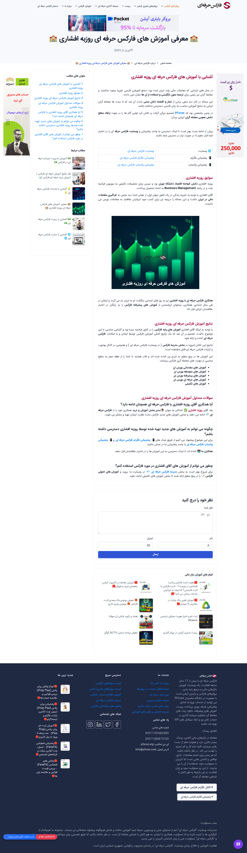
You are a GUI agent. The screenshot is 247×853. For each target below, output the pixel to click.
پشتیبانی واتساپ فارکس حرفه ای (136, 165)
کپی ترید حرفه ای (159, 695)
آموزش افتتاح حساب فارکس (105, 695)
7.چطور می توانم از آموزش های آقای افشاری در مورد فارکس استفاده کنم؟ (59, 136)
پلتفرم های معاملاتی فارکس (106, 706)
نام (211, 539)
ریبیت (127, 6)
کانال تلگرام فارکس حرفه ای (195, 787)
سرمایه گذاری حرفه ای (108, 6)
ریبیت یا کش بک (159, 683)
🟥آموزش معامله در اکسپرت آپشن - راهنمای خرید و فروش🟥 (119, 584)
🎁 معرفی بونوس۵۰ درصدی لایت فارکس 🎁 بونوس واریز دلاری (121, 602)
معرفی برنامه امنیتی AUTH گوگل (120, 633)
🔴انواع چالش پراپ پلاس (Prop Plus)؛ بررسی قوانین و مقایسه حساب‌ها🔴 (47, 692)
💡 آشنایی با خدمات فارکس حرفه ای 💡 (54, 191)
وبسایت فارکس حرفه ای (141, 151)
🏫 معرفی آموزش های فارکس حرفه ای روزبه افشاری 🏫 (55, 206)
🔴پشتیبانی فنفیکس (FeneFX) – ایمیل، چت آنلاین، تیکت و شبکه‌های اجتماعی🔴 (46, 749)
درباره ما (68, 6)
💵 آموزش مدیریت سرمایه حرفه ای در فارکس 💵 (54, 160)
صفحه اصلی (166, 63)
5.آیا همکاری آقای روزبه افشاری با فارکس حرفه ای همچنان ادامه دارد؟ (60, 114)
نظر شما (208, 508)
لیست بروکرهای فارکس (108, 683)
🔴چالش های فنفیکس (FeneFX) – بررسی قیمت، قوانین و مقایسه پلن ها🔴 (46, 768)
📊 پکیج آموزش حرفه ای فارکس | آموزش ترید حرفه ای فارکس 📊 (53, 176)
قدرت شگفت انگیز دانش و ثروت (21, 837)
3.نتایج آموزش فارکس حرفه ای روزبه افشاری (58, 98)
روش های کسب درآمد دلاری (153, 706)
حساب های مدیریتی (158, 700)
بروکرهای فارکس (171, 6)
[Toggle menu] (238, 844)
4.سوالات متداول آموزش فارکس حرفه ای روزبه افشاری (60, 105)
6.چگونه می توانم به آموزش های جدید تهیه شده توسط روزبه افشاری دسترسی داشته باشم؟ (59, 125)
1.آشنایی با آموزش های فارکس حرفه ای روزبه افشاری (61, 86)
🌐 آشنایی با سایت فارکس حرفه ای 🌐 (54, 236)
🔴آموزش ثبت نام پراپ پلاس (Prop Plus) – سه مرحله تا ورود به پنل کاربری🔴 (46, 731)
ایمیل (150, 539)
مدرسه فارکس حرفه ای (164, 472)
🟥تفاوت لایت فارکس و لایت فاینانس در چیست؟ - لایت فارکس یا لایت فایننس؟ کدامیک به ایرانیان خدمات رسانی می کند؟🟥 (178, 588)
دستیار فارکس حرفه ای (47, 6)
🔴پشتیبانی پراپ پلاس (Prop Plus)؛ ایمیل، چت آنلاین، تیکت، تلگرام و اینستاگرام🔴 (47, 711)
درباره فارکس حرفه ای (145, 63)
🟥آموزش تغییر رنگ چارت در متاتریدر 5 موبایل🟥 (182, 602)
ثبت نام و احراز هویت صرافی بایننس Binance (178, 618)
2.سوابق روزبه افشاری (71, 93)
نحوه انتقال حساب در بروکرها (153, 689)
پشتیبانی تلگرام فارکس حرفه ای (137, 158)
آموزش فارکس (84, 6)
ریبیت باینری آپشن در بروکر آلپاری (180, 633)
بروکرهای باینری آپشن (147, 6)
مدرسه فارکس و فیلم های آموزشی (150, 712)
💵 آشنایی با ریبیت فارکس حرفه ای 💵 (54, 221)
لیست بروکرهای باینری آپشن (105, 689)
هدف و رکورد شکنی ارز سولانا (123, 617)
